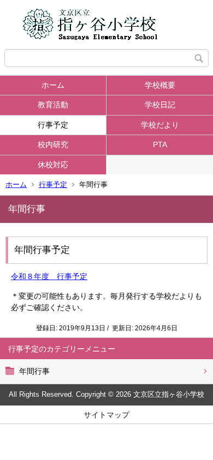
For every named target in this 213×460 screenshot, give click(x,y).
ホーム (53, 85)
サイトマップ (106, 414)
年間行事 (34, 371)
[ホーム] (106, 24)
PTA (160, 144)
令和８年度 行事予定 (49, 276)
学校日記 (160, 104)
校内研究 (53, 144)
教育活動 (53, 104)
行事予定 (53, 124)
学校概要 (160, 85)
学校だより (160, 124)
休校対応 (53, 164)
